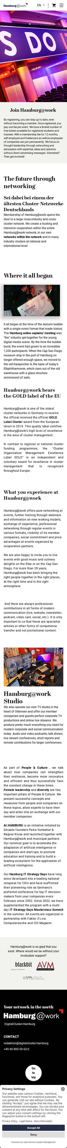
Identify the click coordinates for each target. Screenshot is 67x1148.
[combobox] (41, 5)
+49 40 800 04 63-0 (16, 1049)
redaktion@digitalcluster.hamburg (26, 1043)
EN (39, 5)
